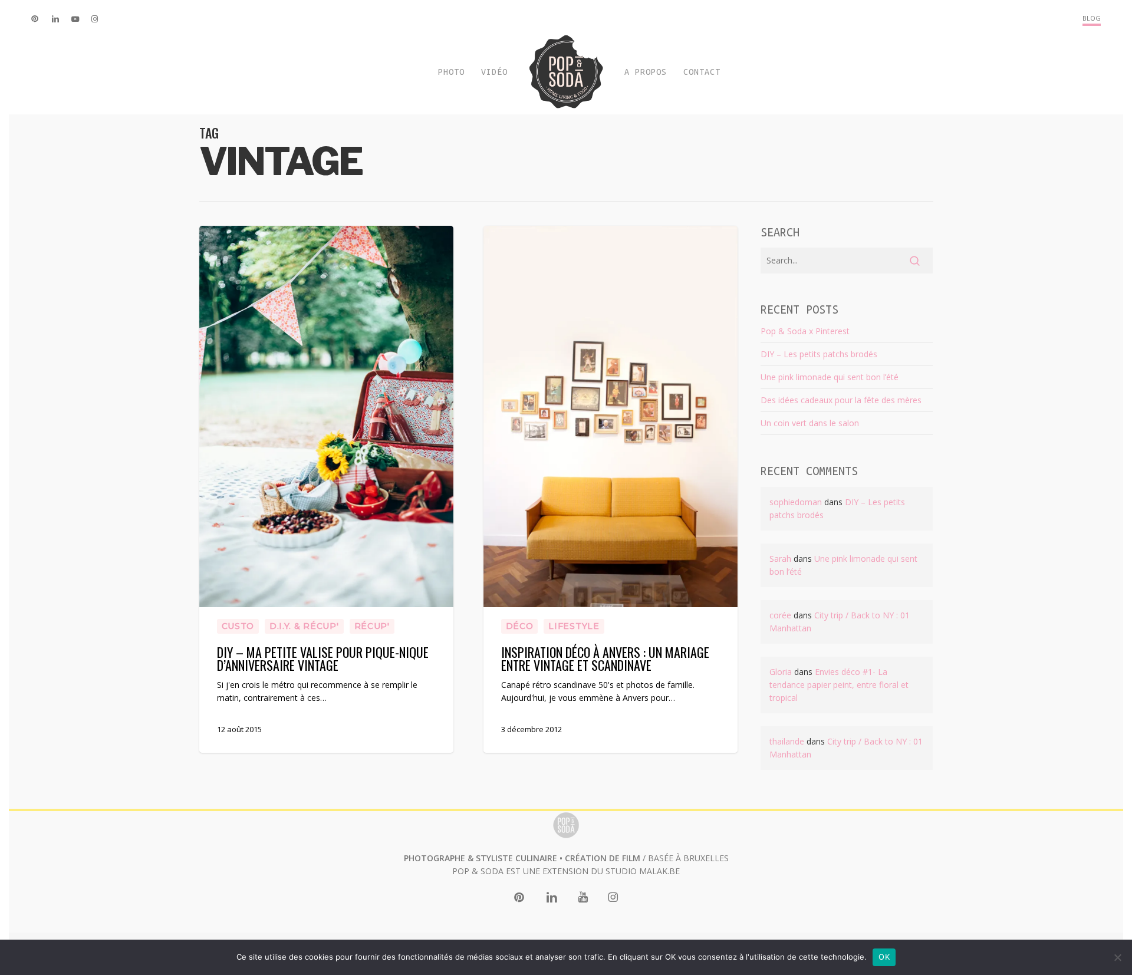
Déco (520, 626)
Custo (238, 626)
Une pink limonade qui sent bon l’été (830, 377)
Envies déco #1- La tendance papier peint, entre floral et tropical (839, 684)
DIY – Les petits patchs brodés (819, 354)
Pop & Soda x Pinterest (805, 331)
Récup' (372, 626)
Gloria (780, 671)
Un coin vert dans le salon (810, 423)
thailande (786, 741)
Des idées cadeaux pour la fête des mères (841, 400)
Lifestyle (573, 626)
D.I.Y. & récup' (304, 626)
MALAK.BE (659, 871)
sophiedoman (795, 502)
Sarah (780, 558)
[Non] (1117, 957)
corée (780, 615)
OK (884, 956)
